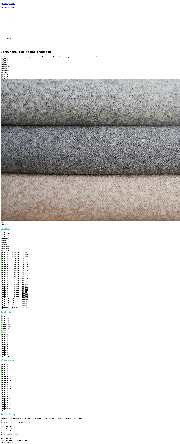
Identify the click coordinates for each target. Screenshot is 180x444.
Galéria (7, 38)
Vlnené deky (8, 360)
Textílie (6, 312)
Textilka (8, 19)
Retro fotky (8, 414)
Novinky (5, 228)
